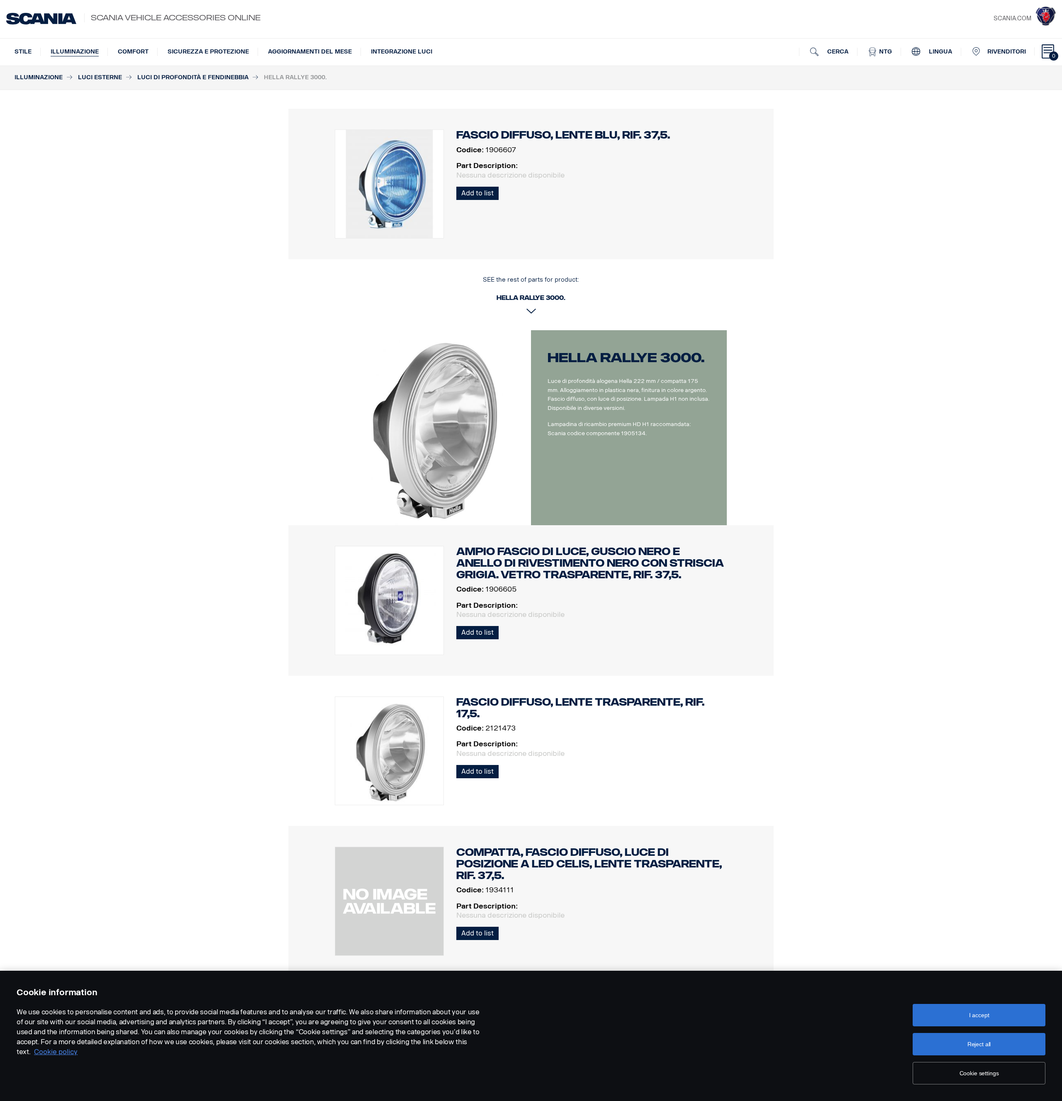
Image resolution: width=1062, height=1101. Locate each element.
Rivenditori (1006, 51)
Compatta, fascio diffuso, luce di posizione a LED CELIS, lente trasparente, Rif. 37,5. (589, 864)
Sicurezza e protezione (208, 51)
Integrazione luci (401, 51)
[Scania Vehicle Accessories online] (41, 18)
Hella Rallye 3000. (626, 357)
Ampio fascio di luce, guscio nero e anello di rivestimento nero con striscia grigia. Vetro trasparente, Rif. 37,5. (590, 563)
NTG (884, 51)
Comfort (133, 51)
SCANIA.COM (1012, 18)
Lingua (939, 51)
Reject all (979, 1044)
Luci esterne (100, 77)
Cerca (837, 51)
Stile (23, 51)
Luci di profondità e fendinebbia (192, 77)
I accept (979, 1015)
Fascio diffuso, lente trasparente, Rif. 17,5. (580, 708)
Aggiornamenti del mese (310, 51)
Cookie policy (56, 1052)
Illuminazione (75, 51)
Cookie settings (979, 1073)
